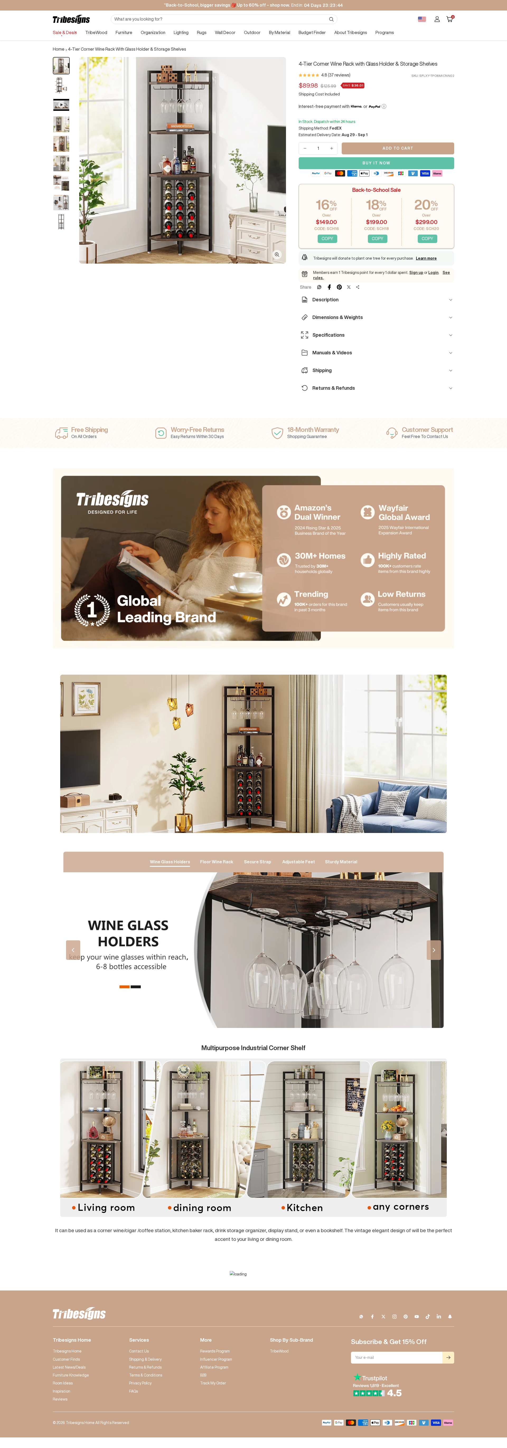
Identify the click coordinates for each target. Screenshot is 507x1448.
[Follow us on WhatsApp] (361, 1316)
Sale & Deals (65, 32)
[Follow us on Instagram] (394, 1316)
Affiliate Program (214, 1367)
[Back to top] (484, 1412)
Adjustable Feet (298, 862)
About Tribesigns (350, 32)
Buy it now (377, 163)
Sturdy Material (341, 862)
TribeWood (96, 32)
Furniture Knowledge (71, 1375)
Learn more (426, 258)
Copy (327, 238)
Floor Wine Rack (216, 862)
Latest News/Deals (69, 1367)
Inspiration (61, 1391)
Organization (153, 32)
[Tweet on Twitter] (349, 287)
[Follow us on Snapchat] (450, 1316)
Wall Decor (225, 32)
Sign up (416, 272)
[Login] (437, 19)
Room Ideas (63, 1383)
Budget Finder (312, 32)
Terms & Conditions (145, 1375)
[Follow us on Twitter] (383, 1316)
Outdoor (252, 32)
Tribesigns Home (67, 1351)
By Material (279, 32)
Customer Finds (66, 1359)
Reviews (60, 1399)
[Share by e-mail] (358, 287)
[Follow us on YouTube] (416, 1316)
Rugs (201, 32)
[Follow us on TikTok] (428, 1316)
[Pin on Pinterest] (339, 287)
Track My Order (213, 1383)
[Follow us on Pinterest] (405, 1316)
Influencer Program (216, 1359)
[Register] (448, 1358)
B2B (203, 1375)
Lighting (181, 32)
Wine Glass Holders (170, 862)
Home (58, 49)
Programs (384, 32)
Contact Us (139, 1351)
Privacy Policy (140, 1383)
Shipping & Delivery (145, 1359)
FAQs (133, 1391)
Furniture (124, 32)
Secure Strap (257, 862)
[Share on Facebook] (329, 287)
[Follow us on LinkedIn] (439, 1316)
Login (433, 272)
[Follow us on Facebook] (372, 1316)
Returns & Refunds (145, 1367)
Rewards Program (215, 1351)
